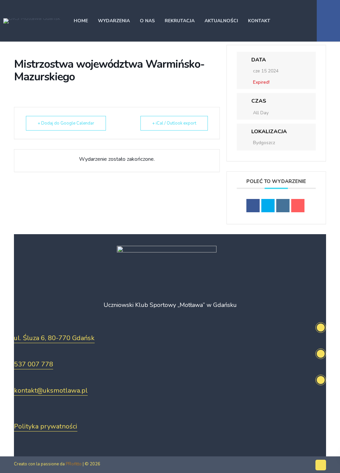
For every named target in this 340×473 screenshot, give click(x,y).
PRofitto (74, 464)
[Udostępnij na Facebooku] (253, 205)
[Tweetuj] (268, 205)
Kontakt (259, 21)
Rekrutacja (180, 21)
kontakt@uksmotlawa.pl (51, 390)
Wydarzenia (114, 21)
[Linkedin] (283, 205)
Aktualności (221, 21)
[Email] (297, 205)
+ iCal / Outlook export (174, 123)
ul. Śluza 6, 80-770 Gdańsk (54, 337)
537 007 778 (33, 364)
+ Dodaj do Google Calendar (66, 123)
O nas (147, 21)
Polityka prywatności (45, 426)
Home (81, 21)
